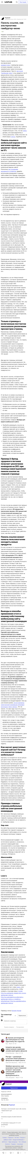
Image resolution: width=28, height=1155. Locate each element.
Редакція (7, 17)
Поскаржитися (20, 1027)
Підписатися (14, 1088)
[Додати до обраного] (19, 1152)
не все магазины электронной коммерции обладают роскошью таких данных (12, 705)
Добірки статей (7, 1139)
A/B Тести (4, 1142)
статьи (13, 136)
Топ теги (17, 1137)
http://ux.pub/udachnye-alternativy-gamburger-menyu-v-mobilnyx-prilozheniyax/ (12, 999)
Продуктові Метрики (18, 1139)
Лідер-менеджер (12, 1142)
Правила (13, 1144)
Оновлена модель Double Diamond (11, 1117)
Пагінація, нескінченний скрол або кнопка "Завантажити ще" (13, 1110)
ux (2, 31)
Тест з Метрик (22, 1142)
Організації (20, 1144)
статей (20, 991)
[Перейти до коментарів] (12, 1152)
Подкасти (10, 1137)
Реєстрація (23, 2)
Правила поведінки (9, 1027)
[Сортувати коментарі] (15, 1016)
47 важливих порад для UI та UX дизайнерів (11, 1124)
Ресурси (22, 1137)
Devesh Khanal (16, 1010)
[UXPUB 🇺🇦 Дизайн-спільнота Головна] (8, 2)
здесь (25, 130)
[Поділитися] (25, 1152)
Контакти (7, 1144)
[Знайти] (16, 2)
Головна (5, 1137)
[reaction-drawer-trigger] (4, 1152)
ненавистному (5, 65)
